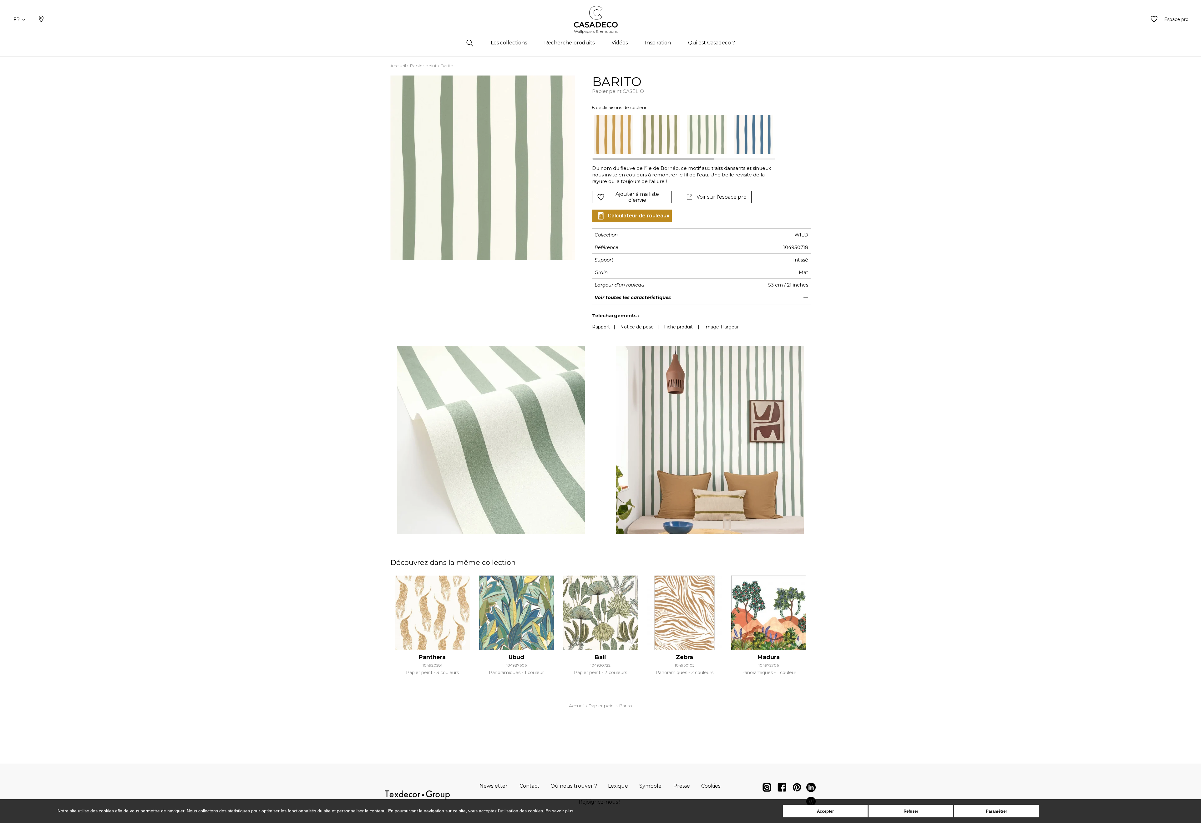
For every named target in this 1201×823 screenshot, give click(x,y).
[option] (613, 134)
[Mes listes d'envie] (1154, 19)
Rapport (601, 327)
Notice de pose (637, 327)
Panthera (432, 657)
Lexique (618, 786)
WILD (801, 235)
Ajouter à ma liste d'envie (637, 197)
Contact (529, 786)
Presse (681, 786)
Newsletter (493, 786)
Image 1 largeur (721, 327)
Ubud (516, 657)
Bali (600, 657)
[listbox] (679, 134)
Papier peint (423, 66)
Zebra (684, 657)
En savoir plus (559, 810)
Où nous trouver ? (573, 786)
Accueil (398, 66)
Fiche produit (678, 327)
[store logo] (600, 19)
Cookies (710, 786)
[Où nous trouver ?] (41, 19)
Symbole (650, 786)
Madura (769, 657)
